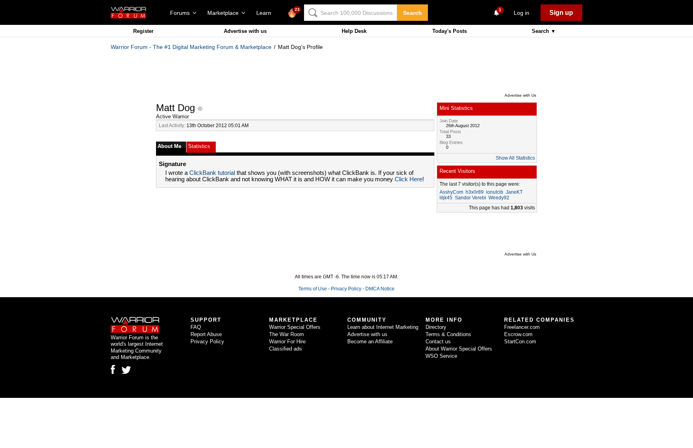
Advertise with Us (520, 95)
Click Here (408, 179)
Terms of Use (312, 289)
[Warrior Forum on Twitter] (126, 370)
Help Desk (354, 31)
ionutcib (494, 192)
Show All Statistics (515, 158)
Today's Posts (449, 31)
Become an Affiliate (370, 342)
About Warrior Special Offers (459, 349)
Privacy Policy (346, 289)
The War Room (286, 334)
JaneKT (514, 192)
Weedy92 (498, 198)
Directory (436, 327)
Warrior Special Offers (294, 327)
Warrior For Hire (287, 342)
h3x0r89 (475, 192)
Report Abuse (206, 334)
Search (412, 13)
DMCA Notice (380, 289)
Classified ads (285, 349)
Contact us (438, 342)
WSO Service (441, 356)
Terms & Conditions (448, 334)
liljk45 (446, 198)
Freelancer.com (522, 327)
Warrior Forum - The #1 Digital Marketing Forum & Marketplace (191, 47)
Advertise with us (245, 31)
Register (143, 31)
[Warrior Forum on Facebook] (113, 369)
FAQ (195, 327)
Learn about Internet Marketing (382, 327)
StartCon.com (520, 342)
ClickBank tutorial (212, 173)
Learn (266, 13)
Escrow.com (518, 334)
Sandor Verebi (470, 198)
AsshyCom (451, 192)
